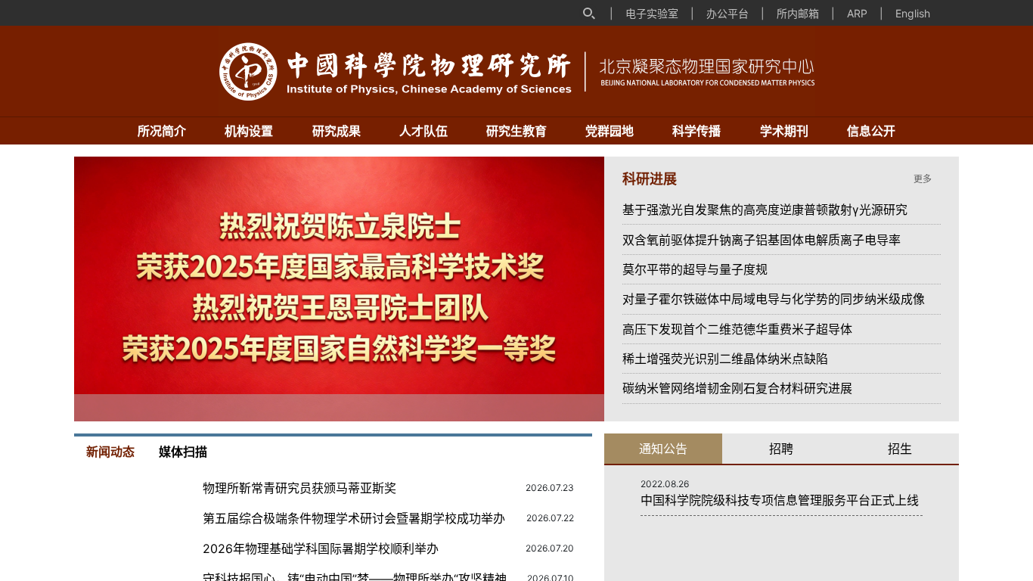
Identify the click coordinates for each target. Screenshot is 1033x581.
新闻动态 (110, 451)
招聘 (781, 448)
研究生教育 (516, 130)
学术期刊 (784, 130)
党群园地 (609, 130)
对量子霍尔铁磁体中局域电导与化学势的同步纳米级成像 (773, 298)
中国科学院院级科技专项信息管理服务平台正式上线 (780, 500)
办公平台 (727, 13)
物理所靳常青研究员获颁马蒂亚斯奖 (302, 488)
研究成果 (336, 130)
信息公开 (871, 130)
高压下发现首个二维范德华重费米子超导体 (737, 329)
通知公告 (663, 448)
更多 (924, 179)
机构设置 (249, 130)
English (912, 13)
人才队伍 (423, 130)
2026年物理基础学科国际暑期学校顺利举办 (321, 548)
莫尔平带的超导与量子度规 (695, 269)
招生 (900, 448)
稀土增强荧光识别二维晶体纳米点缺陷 (725, 358)
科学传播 (696, 130)
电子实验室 (651, 13)
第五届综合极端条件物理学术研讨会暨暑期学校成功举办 (354, 518)
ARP (857, 13)
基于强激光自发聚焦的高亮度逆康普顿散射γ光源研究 (764, 209)
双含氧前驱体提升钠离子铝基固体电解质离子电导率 (761, 239)
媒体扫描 (183, 451)
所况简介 (162, 130)
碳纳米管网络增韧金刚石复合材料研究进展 (737, 388)
